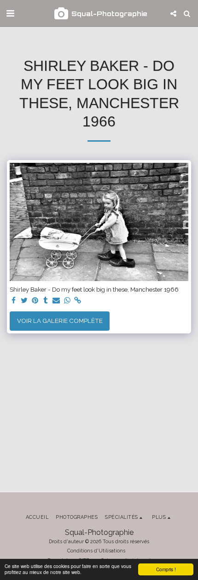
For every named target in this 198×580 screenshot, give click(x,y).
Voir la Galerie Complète (60, 320)
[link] (78, 301)
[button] (10, 13)
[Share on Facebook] (13, 301)
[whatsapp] (67, 301)
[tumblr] (46, 301)
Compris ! (166, 569)
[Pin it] (35, 301)
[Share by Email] (56, 301)
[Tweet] (24, 301)
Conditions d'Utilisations (96, 550)
